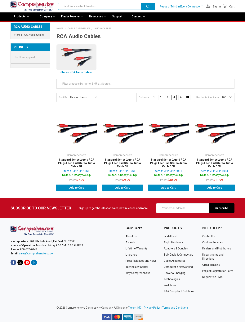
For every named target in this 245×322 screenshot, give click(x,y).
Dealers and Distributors (216, 248)
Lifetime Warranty (136, 248)
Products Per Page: (208, 97)
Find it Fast (170, 236)
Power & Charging (174, 273)
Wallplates (170, 285)
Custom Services (212, 242)
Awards (130, 242)
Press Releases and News (141, 260)
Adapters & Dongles (176, 248)
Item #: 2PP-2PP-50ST (168, 170)
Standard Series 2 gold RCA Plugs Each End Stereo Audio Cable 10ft (214, 163)
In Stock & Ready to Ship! (76, 175)
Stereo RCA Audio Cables (29, 34)
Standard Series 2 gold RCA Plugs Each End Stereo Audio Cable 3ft (76, 163)
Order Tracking (211, 264)
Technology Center (137, 266)
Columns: (144, 97)
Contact (136, 16)
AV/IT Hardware (173, 242)
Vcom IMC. (135, 307)
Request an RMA (212, 277)
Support (117, 16)
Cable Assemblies (174, 260)
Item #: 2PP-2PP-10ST (214, 170)
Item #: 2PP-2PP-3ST (77, 170)
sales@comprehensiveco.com (37, 253)
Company (46, 16)
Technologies (172, 279)
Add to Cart (76, 187)
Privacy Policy (152, 307)
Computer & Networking (178, 266)
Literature (131, 254)
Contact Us (209, 236)
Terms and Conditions (175, 307)
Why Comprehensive (138, 273)
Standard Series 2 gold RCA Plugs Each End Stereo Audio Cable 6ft (122, 163)
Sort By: (63, 97)
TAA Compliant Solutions (179, 291)
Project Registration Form (217, 270)
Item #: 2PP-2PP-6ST (122, 170)
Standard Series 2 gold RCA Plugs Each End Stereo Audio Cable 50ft (168, 163)
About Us (131, 236)
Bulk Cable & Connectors (178, 254)
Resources (96, 16)
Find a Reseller (71, 16)
